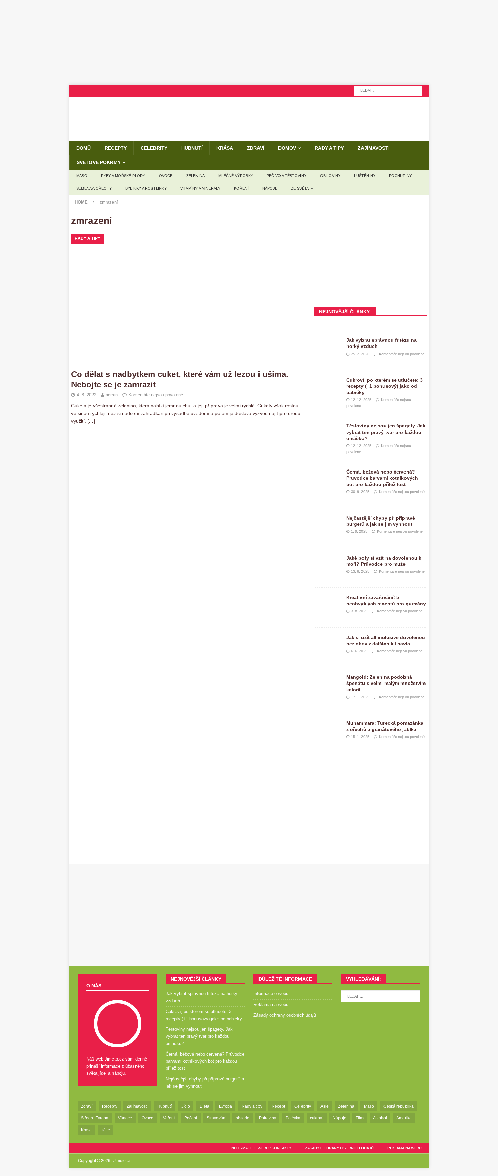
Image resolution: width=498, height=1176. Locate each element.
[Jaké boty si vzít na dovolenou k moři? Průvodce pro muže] (327, 565)
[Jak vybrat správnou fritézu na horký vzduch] (327, 347)
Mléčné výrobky (235, 176)
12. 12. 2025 (361, 400)
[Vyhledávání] (388, 90)
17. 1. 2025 (360, 697)
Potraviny (267, 1118)
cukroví (316, 1118)
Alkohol (380, 1118)
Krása (224, 148)
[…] (91, 421)
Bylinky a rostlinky (146, 188)
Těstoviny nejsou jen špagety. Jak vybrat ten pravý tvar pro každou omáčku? (386, 432)
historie (242, 1118)
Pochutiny (400, 176)
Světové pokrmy (99, 162)
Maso (81, 176)
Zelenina (195, 176)
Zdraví (255, 148)
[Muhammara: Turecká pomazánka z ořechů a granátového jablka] (327, 730)
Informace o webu (270, 993)
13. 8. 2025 (360, 571)
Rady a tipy (329, 148)
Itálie (105, 1130)
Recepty (116, 148)
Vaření (169, 1118)
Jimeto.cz (122, 1160)
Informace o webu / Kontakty (260, 1148)
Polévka (293, 1118)
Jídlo (185, 1106)
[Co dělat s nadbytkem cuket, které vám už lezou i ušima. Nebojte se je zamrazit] (188, 299)
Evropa (225, 1106)
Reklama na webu (270, 1004)
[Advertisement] (249, 42)
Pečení (190, 1118)
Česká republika (398, 1106)
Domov (287, 148)
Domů (83, 148)
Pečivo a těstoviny (287, 176)
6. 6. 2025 (359, 651)
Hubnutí (192, 148)
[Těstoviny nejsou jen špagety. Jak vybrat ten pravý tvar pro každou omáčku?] (327, 433)
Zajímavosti (374, 148)
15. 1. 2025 (360, 737)
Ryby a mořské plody (123, 176)
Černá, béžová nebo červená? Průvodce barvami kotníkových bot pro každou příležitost (382, 478)
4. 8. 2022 (86, 394)
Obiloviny (330, 176)
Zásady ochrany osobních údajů (284, 1015)
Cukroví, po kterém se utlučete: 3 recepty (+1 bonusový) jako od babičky (384, 386)
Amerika (404, 1118)
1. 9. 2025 (359, 531)
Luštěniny (364, 176)
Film (360, 1118)
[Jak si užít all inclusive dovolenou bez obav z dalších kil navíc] (327, 644)
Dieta (204, 1106)
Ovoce (166, 176)
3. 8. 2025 (359, 611)
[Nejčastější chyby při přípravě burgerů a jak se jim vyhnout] (327, 525)
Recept (278, 1106)
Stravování (216, 1118)
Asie (324, 1106)
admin (112, 394)
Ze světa (300, 188)
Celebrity (154, 148)
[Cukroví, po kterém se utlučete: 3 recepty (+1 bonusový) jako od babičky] (327, 387)
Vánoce (125, 1118)
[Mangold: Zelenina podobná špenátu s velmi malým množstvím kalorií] (327, 684)
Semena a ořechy (94, 188)
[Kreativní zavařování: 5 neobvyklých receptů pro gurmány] (327, 604)
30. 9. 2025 (360, 492)
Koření (241, 188)
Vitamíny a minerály (200, 188)
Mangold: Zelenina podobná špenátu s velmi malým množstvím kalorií (386, 683)
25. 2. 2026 (360, 354)
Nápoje (269, 188)
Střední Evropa (94, 1118)
